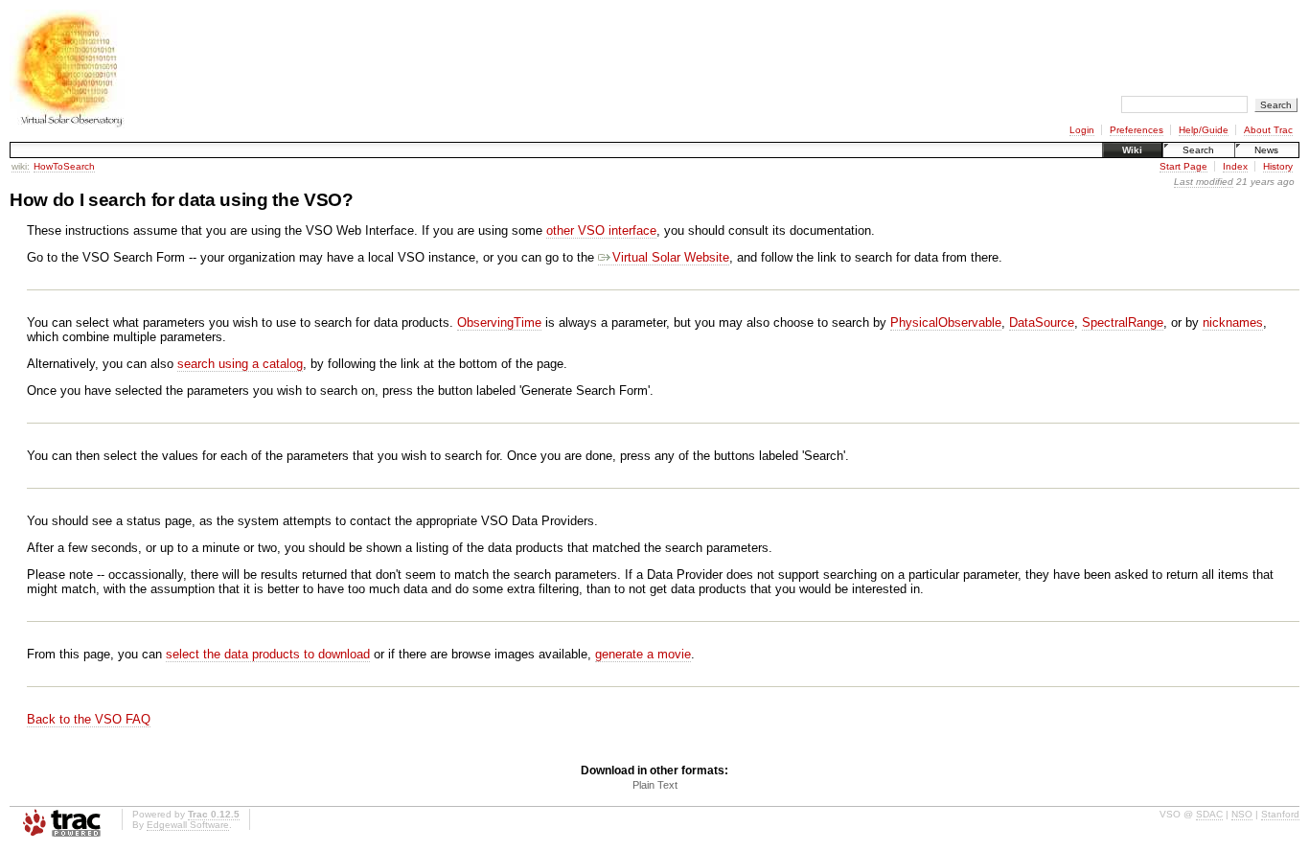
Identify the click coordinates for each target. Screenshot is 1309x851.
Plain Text (654, 785)
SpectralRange (1122, 322)
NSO (1241, 814)
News (1266, 150)
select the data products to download (268, 654)
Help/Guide (1204, 130)
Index (1235, 166)
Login (1081, 130)
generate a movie (643, 654)
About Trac (1268, 130)
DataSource (1041, 322)
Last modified (1203, 181)
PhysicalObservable (945, 322)
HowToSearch (64, 166)
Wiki (1132, 150)
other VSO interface (601, 230)
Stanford (1280, 814)
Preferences (1136, 130)
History (1278, 166)
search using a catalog (240, 363)
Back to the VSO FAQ (88, 719)
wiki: (20, 166)
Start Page (1183, 166)
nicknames (1233, 322)
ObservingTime (499, 322)
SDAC (1209, 814)
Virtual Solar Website (670, 257)
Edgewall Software (188, 824)
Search (1198, 150)
